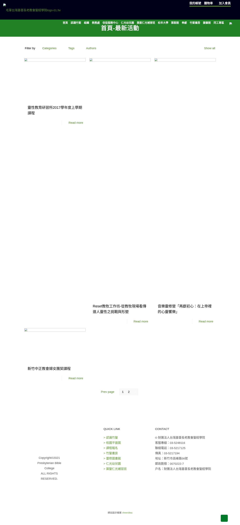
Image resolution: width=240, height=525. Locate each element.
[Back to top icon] (224, 518)
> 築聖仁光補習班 (115, 469)
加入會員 (225, 3)
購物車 (209, 3)
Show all (209, 48)
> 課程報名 (111, 448)
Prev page (107, 391)
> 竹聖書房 (111, 453)
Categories (49, 48)
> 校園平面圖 (112, 442)
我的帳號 (195, 3)
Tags (71, 48)
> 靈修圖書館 (112, 458)
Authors (91, 48)
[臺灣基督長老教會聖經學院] (32, 10)
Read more (76, 122)
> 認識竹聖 (111, 437)
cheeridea (127, 512)
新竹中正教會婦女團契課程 (49, 369)
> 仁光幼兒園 (112, 463)
